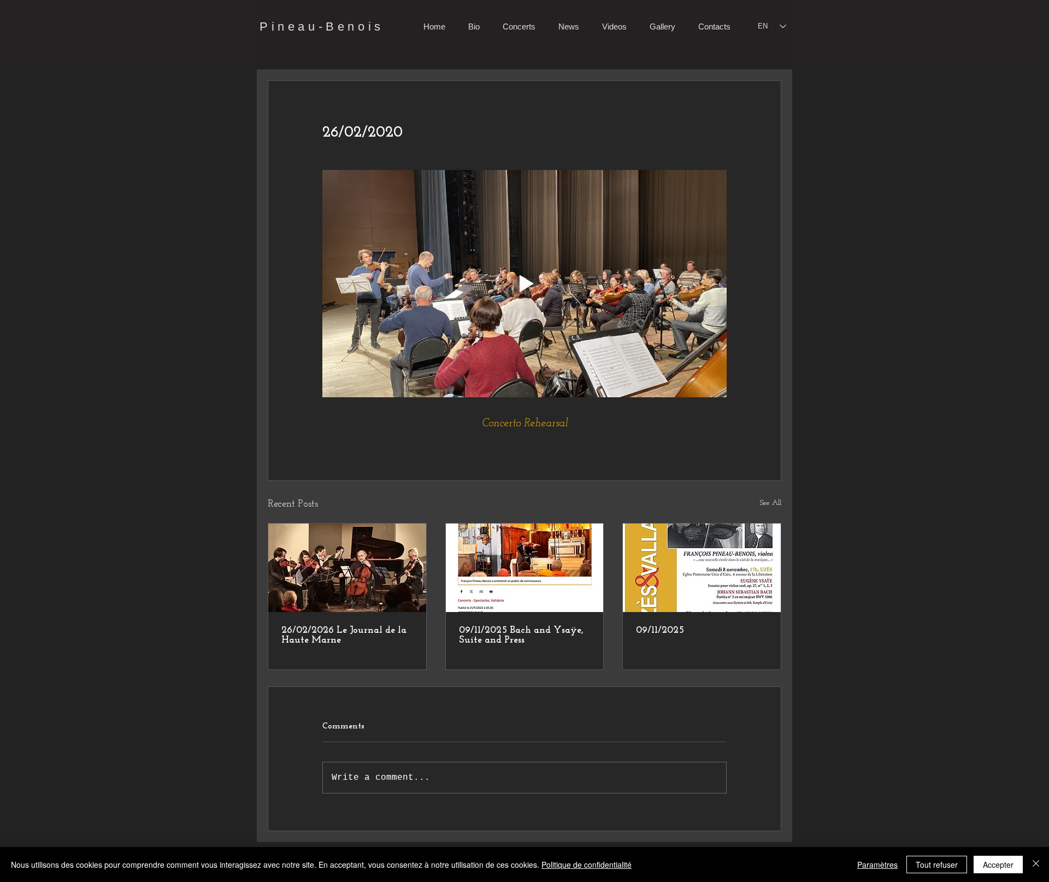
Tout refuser (937, 864)
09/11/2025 (660, 631)
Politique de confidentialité (586, 864)
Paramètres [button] (877, 864)
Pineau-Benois (322, 26)
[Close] (1035, 864)
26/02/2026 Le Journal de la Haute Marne (343, 635)
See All (770, 503)
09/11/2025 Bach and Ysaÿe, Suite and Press (521, 635)
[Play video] (524, 283)
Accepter (998, 864)
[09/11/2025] (702, 568)
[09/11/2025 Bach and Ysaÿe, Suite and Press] (525, 568)
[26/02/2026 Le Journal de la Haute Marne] (347, 568)
